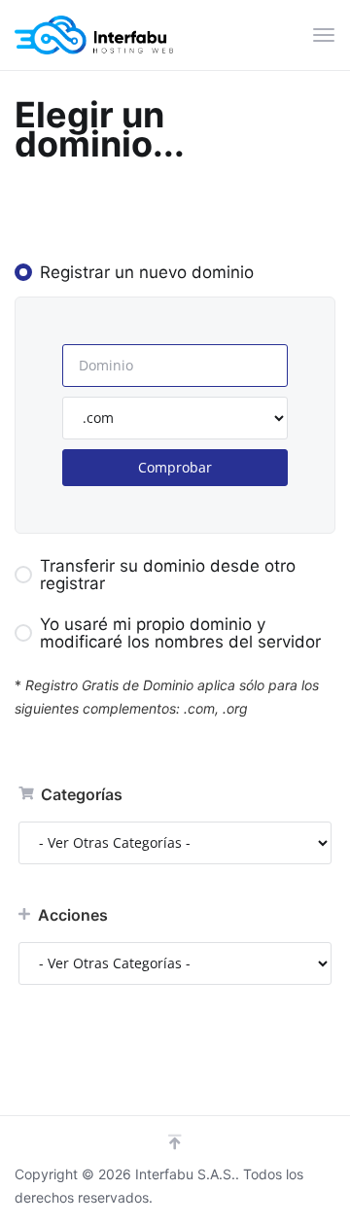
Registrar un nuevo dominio (147, 272)
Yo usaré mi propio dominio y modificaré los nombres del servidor (180, 632)
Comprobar (175, 467)
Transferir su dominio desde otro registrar (168, 574)
